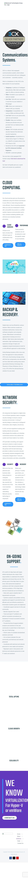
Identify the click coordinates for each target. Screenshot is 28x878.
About (18, 836)
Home (18, 834)
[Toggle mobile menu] (25, 8)
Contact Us (20, 843)
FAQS (18, 841)
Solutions (18, 838)
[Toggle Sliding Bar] (22, 8)
